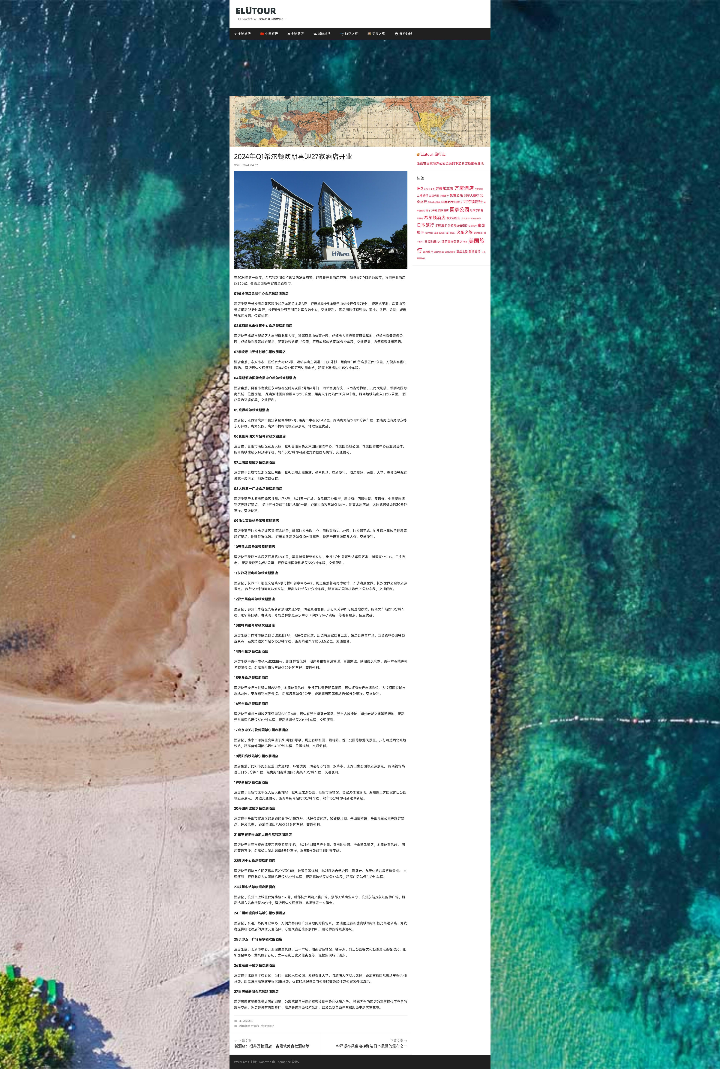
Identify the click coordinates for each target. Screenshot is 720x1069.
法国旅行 (473, 225)
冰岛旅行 (444, 195)
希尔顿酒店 (267, 1026)
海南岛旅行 (439, 232)
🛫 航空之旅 (349, 34)
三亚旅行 (479, 189)
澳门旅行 (450, 232)
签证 (465, 242)
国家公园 (459, 209)
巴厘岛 (420, 218)
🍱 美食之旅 (376, 34)
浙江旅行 (429, 233)
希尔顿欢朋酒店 (249, 1026)
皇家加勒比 (432, 241)
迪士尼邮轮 (450, 252)
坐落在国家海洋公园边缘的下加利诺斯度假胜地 (450, 163)
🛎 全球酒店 (295, 34)
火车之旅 (464, 232)
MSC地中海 (429, 189)
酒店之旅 (462, 251)
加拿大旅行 (471, 195)
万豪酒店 (464, 188)
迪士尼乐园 (439, 252)
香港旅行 (475, 251)
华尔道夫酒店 (434, 202)
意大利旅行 (453, 218)
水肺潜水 (441, 225)
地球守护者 (476, 210)
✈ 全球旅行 (242, 34)
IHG (420, 188)
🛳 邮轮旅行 (322, 34)
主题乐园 (434, 195)
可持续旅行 (473, 201)
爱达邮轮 (478, 232)
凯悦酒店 (456, 195)
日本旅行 (425, 225)
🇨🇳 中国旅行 (269, 34)
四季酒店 (443, 210)
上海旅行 (422, 195)
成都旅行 (465, 218)
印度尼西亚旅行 (451, 202)
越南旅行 (428, 251)
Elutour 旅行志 (433, 154)
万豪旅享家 (444, 188)
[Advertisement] (360, 68)
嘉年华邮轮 (431, 210)
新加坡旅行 (476, 218)
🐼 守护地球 (403, 34)
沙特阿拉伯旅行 (458, 225)
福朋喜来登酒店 (451, 242)
